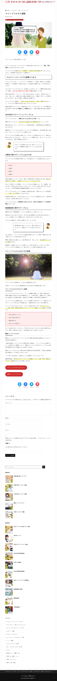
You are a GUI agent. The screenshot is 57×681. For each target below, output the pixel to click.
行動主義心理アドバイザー (20, 476)
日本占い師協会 (17, 562)
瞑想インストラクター (14, 374)
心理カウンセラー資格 (19, 511)
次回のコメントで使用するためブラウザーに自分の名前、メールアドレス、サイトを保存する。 (28, 439)
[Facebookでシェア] (25, 52)
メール (7, 424)
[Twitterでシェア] (19, 52)
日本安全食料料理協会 (19, 553)
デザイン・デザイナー (12, 634)
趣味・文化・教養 (11, 662)
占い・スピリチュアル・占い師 (30, 1)
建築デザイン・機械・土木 (13, 653)
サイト (7, 430)
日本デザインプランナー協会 (21, 544)
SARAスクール (17, 535)
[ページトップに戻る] (54, 678)
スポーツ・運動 (10, 631)
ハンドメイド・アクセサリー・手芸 (15, 637)
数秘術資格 (16, 598)
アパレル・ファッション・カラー (15, 621)
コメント (8, 403)
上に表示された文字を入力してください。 (17, 447)
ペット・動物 (10, 640)
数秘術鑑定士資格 (18, 589)
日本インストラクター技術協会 (21, 580)
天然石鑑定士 (17, 607)
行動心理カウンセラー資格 (20, 485)
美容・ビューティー (12, 659)
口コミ (20, 1)
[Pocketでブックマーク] (37, 52)
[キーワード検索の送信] (43, 467)
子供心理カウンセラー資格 (20, 494)
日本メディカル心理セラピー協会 (22, 526)
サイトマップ (14, 1)
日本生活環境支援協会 (19, 571)
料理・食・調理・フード (13, 656)
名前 (7, 418)
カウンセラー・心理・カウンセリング (47, 1)
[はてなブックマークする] (31, 52)
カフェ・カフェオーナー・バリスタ (15, 627)
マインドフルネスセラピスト (16, 367)
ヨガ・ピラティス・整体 (13, 643)
